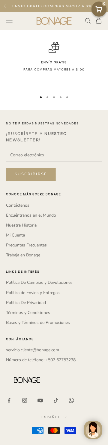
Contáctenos (17, 205)
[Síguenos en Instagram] (25, 400)
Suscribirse (31, 174)
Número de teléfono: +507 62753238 (41, 360)
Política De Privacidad (26, 303)
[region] (54, 64)
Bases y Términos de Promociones (38, 322)
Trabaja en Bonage (23, 255)
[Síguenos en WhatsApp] (71, 400)
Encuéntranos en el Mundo (31, 215)
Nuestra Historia (21, 225)
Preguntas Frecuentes (26, 245)
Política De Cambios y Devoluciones (39, 282)
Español (51, 417)
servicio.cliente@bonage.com (32, 350)
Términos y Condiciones (28, 312)
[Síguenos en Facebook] (9, 400)
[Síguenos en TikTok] (56, 400)
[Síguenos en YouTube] (40, 400)
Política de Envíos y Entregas (33, 293)
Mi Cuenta (15, 235)
